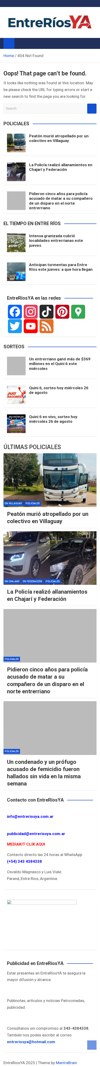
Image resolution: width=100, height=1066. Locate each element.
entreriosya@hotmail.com (31, 1041)
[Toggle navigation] (20, 43)
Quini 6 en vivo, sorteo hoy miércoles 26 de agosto (53, 419)
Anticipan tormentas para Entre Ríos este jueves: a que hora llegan (61, 267)
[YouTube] (31, 326)
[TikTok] (46, 312)
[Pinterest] (62, 312)
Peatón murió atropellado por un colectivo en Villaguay (59, 138)
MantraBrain (66, 1062)
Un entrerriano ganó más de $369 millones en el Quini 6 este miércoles (59, 364)
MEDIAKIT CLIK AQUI (26, 844)
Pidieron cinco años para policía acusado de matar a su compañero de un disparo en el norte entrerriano (61, 200)
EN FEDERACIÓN (32, 581)
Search (92, 109)
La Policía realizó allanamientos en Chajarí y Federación (60, 167)
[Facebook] (15, 312)
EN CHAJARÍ (12, 581)
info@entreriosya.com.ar (30, 816)
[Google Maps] (78, 312)
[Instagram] (31, 312)
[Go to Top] (92, 1045)
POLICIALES (33, 503)
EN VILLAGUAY (13, 503)
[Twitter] (15, 326)
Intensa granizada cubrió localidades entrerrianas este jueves (56, 241)
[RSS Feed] (46, 326)
